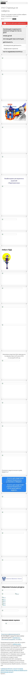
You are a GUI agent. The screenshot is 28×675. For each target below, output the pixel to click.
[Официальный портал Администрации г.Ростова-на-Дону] (4, 597)
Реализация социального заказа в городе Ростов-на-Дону (12, 30)
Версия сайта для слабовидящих (16, 23)
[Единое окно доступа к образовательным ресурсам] (4, 605)
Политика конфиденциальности (10, 634)
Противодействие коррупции (13, 39)
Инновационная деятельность (12, 45)
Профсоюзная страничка (11, 48)
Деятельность (8, 42)
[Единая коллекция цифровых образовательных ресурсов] (4, 601)
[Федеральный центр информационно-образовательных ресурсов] (4, 599)
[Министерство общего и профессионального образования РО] (17, 594)
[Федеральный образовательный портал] (4, 603)
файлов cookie (17, 644)
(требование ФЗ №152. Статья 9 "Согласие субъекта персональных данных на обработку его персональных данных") (14, 670)
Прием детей (7, 36)
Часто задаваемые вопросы (12, 51)
